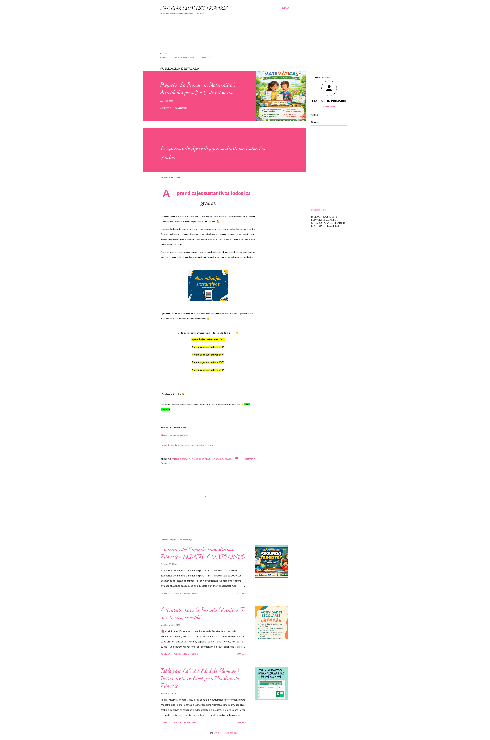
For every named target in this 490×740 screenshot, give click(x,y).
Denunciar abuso (318, 209)
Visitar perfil (329, 106)
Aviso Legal (206, 57)
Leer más (241, 593)
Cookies (163, 57)
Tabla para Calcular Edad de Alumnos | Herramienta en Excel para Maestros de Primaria (200, 678)
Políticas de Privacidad (184, 57)
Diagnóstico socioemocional (174, 435)
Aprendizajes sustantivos (185, 459)
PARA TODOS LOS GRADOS (220, 459)
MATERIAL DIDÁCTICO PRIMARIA (194, 8)
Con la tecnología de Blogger (226, 733)
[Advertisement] (218, 34)
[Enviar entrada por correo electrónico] (236, 459)
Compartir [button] (165, 108)
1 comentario (180, 108)
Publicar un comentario (186, 593)
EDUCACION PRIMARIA (329, 101)
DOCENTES (203, 459)
